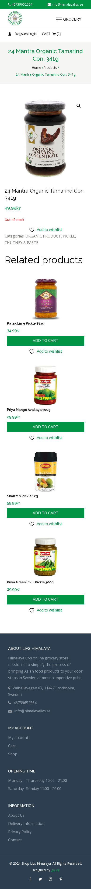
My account (18, 737)
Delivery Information (26, 823)
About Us (16, 815)
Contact (15, 839)
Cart (12, 745)
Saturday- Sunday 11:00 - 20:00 (34, 788)
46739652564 (21, 4)
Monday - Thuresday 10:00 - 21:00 (37, 780)
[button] (78, 106)
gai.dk (55, 870)
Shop (12, 754)
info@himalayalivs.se (67, 4)
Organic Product (43, 236)
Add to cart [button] (45, 340)
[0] (51, 33)
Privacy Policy (20, 831)
